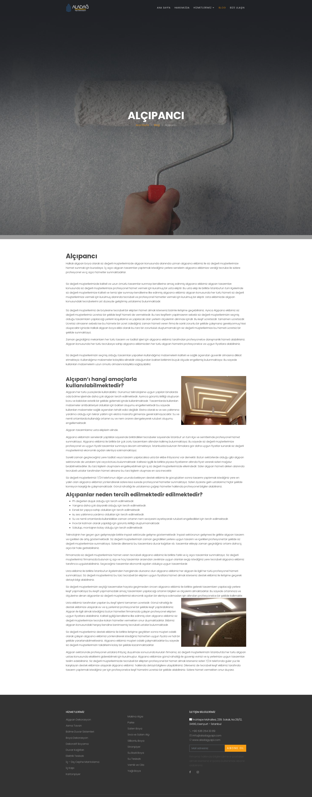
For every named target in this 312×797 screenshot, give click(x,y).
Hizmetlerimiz (203, 7)
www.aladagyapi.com (206, 740)
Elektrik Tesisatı (75, 756)
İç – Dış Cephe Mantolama (82, 762)
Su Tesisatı (134, 759)
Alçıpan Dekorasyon (78, 719)
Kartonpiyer (73, 774)
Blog (222, 7)
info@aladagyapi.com (207, 735)
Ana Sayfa (164, 7)
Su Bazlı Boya (136, 753)
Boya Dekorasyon (77, 738)
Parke (131, 722)
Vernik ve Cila (136, 765)
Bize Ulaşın (237, 7)
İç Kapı (70, 768)
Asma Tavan (74, 725)
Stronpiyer (134, 747)
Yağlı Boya (134, 771)
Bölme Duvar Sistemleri (80, 732)
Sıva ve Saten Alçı (139, 734)
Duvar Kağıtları (75, 750)
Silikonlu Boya (136, 741)
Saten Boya (135, 728)
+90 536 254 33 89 (203, 731)
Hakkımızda (182, 7)
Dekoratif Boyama (77, 744)
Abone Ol (235, 748)
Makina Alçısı (135, 716)
